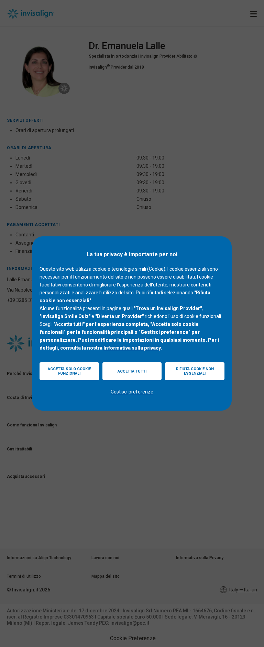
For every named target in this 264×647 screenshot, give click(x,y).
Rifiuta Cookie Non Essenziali (195, 371)
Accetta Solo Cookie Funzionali (69, 371)
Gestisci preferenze (132, 392)
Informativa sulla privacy (132, 348)
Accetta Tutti (132, 371)
